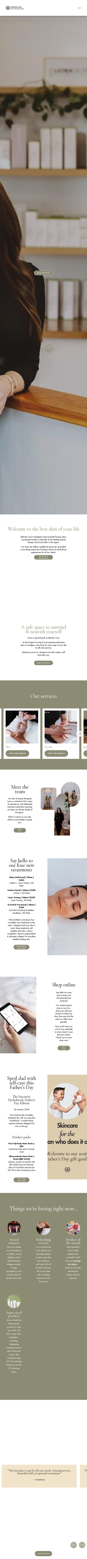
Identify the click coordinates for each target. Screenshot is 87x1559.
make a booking (43, 663)
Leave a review (43, 1554)
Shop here (64, 1048)
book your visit (43, 273)
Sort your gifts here (21, 1180)
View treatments (17, 753)
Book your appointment (43, 557)
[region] (43, 733)
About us (19, 830)
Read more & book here (22, 947)
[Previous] (7, 733)
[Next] (79, 733)
